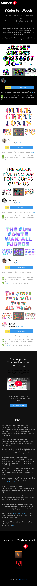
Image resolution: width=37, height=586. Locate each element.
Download (21, 267)
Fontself (19, 579)
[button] (34, 3)
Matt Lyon (19, 327)
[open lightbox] (18, 56)
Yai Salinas (20, 143)
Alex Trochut (19, 83)
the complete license (19, 514)
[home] (8, 2)
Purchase (22, 87)
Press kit (24, 579)
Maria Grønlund (21, 263)
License (7, 283)
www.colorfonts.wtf (8, 482)
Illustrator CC (18, 23)
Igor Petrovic (20, 203)
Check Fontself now (18, 406)
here (32, 92)
